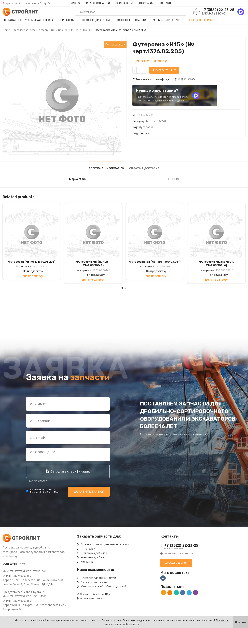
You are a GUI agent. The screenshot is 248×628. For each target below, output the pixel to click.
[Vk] (163, 578)
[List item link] (200, 545)
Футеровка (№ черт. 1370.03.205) (31, 261)
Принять (240, 622)
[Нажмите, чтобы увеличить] (9, 148)
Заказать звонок (214, 13)
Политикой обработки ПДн (44, 492)
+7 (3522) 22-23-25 (165, 79)
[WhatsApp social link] (160, 133)
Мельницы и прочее (54, 30)
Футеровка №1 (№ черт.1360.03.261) (155, 261)
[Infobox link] (26, 3)
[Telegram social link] (168, 133)
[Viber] (172, 133)
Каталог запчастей (25, 30)
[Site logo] (20, 11)
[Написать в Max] (195, 95)
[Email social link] (153, 133)
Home (7, 30)
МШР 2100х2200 (82, 30)
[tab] (106, 167)
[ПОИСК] (182, 12)
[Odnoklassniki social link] (156, 133)
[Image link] (21, 538)
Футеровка (146, 127)
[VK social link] (164, 133)
